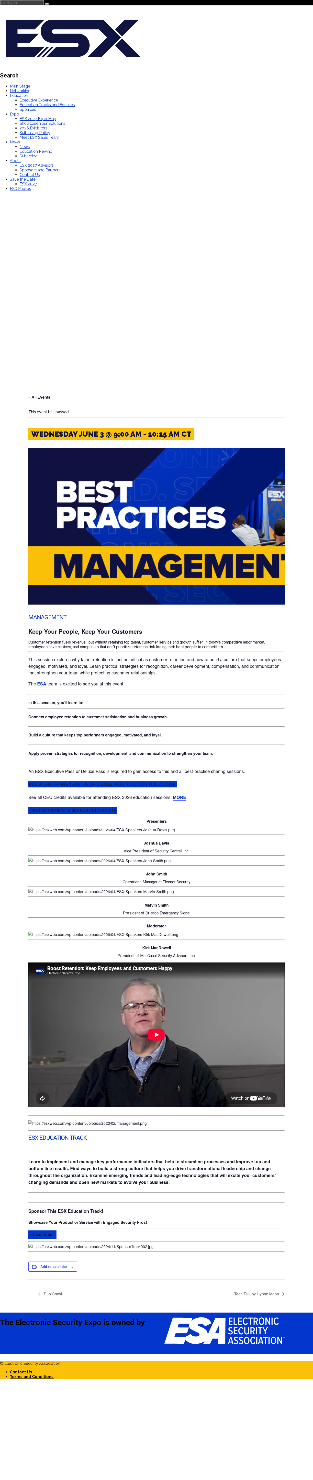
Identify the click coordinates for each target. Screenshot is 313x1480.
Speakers (28, 109)
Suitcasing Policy (35, 132)
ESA (41, 684)
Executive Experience (39, 100)
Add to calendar (53, 1266)
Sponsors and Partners (40, 170)
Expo (14, 114)
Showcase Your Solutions (42, 123)
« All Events (39, 397)
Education (19, 95)
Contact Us (30, 174)
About (15, 160)
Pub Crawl (52, 1294)
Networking (20, 91)
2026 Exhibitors (33, 128)
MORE (179, 797)
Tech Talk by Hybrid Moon (257, 1294)
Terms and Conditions (32, 1376)
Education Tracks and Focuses (47, 104)
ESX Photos (20, 188)
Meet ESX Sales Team (39, 137)
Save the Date (22, 179)
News (15, 142)
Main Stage (20, 86)
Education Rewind (36, 151)
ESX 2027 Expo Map (38, 118)
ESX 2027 (28, 184)
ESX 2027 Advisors (37, 165)
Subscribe (28, 156)
